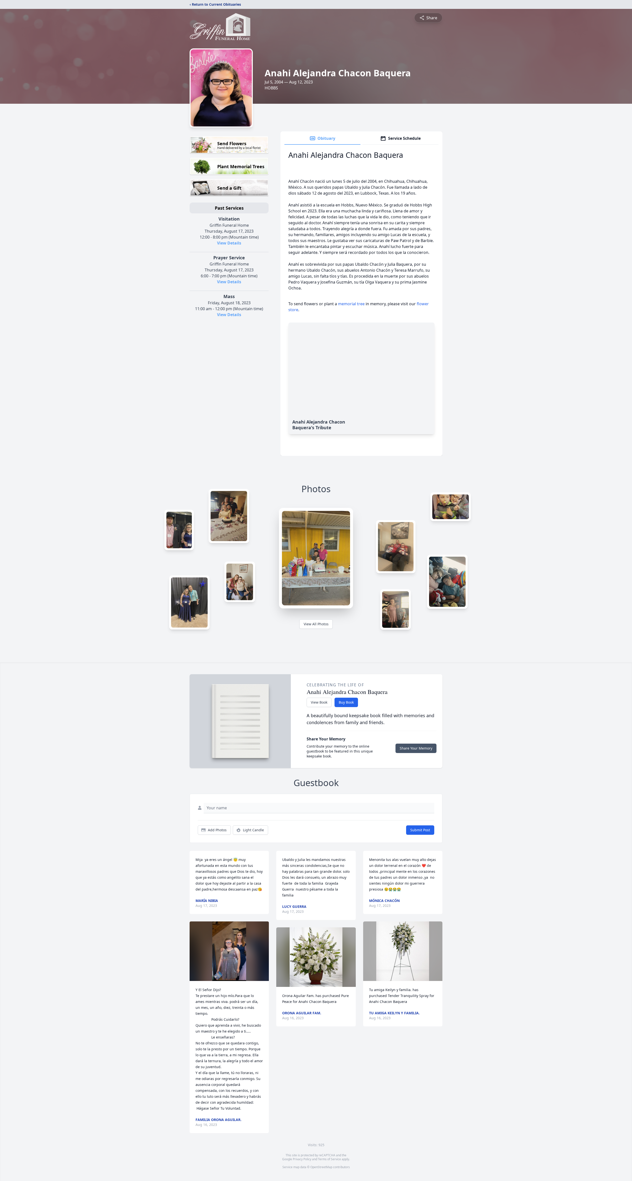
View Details (229, 243)
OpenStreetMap (321, 1167)
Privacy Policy (302, 1159)
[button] (229, 951)
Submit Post (420, 830)
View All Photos (316, 624)
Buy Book (346, 702)
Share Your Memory (416, 748)
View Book (319, 702)
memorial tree (351, 303)
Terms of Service (329, 1159)
